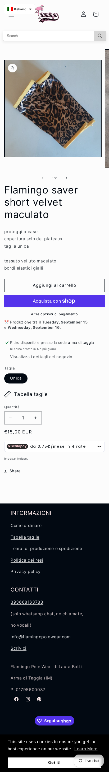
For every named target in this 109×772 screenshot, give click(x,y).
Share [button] (15, 471)
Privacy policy (26, 571)
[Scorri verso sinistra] (42, 178)
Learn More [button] (85, 749)
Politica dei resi (27, 560)
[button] (19, 9)
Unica (16, 378)
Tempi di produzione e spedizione (46, 548)
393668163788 (27, 602)
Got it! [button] (54, 762)
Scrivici (18, 648)
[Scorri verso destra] (66, 178)
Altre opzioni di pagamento (54, 314)
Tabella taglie (31, 394)
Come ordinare (26, 525)
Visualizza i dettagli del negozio (41, 356)
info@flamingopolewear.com (41, 636)
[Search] (100, 36)
